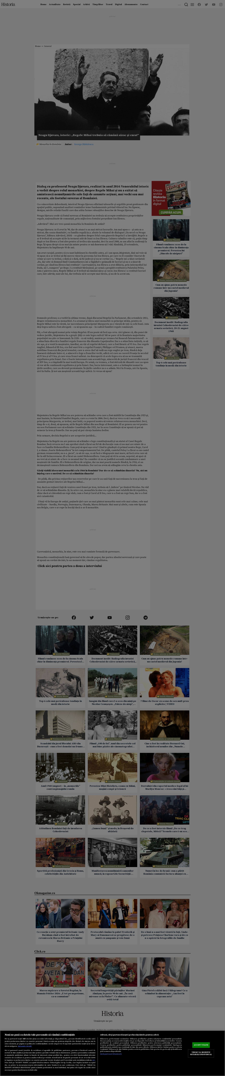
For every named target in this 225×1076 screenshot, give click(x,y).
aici (93, 1060)
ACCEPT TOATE (201, 1045)
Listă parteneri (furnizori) (111, 1054)
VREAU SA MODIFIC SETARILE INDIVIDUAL (201, 1053)
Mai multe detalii (25, 1046)
